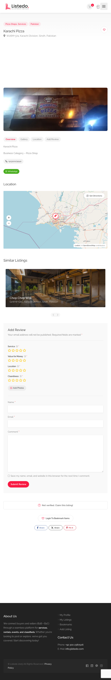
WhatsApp (12, 171)
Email (11, 417)
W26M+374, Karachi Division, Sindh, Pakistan (31, 35)
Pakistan (35, 24)
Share (42, 528)
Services (22, 24)
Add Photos (18, 388)
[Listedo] (17, 6)
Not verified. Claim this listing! (57, 505)
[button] (8, 217)
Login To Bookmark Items (58, 518)
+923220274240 (14, 161)
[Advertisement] (55, 66)
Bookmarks (66, 624)
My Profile (65, 615)
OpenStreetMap (89, 245)
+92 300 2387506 (74, 644)
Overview (10, 139)
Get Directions (95, 196)
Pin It (70, 528)
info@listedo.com (74, 649)
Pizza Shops (11, 24)
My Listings (66, 619)
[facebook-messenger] (96, 666)
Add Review (53, 139)
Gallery (24, 139)
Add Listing (66, 629)
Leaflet (77, 245)
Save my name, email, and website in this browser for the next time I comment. (50, 476)
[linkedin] (92, 666)
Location (37, 139)
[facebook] (87, 666)
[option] (55, 290)
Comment (13, 432)
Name (11, 402)
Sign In (98, 6)
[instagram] (101, 666)
